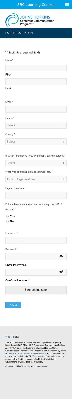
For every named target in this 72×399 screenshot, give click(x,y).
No (12, 221)
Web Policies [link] (12, 336)
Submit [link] (13, 305)
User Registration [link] (19, 33)
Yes (12, 216)
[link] (29, 20)
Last (8, 88)
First (8, 74)
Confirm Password (17, 280)
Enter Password (15, 265)
